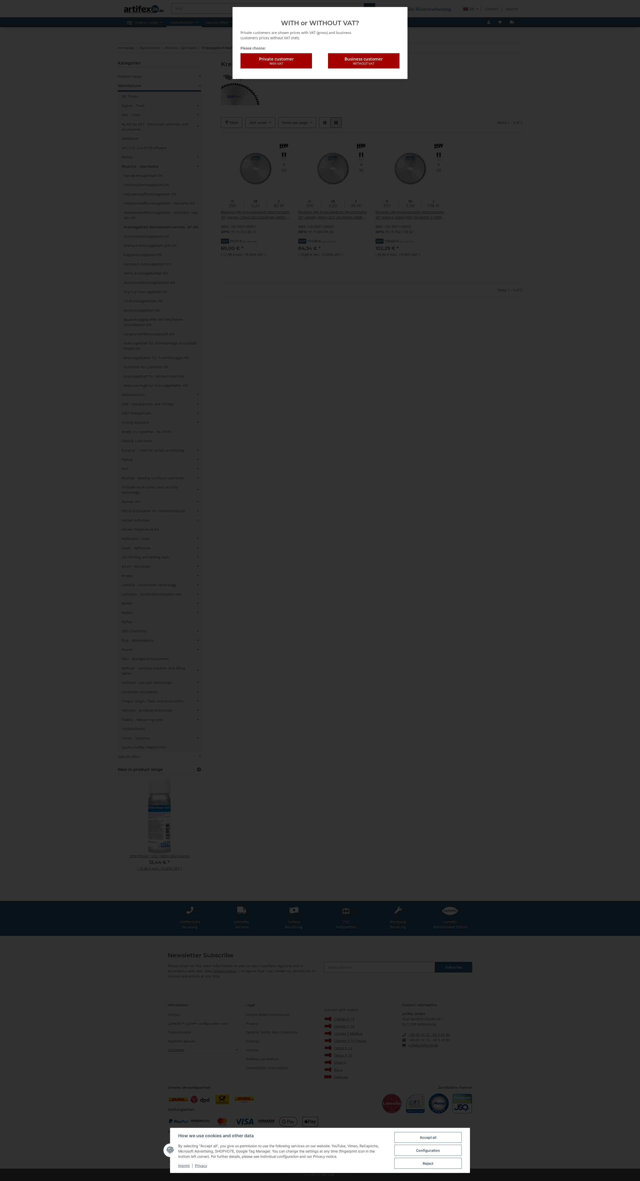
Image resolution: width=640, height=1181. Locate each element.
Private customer (276, 61)
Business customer (363, 61)
